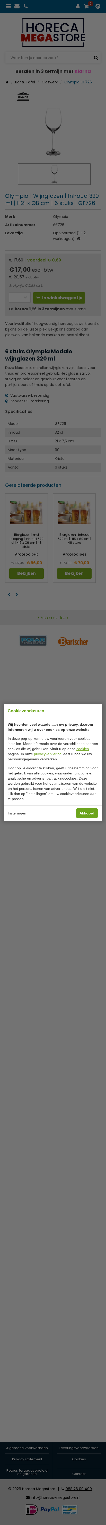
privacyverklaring (47, 754)
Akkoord (87, 813)
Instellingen (17, 813)
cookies (82, 749)
